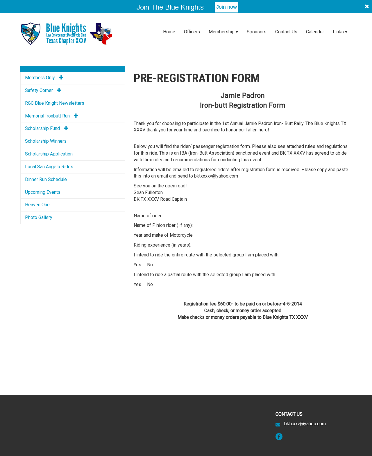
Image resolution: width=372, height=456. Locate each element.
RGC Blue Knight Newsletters (54, 103)
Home (169, 32)
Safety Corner (39, 90)
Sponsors (257, 32)
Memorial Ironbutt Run (48, 116)
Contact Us (286, 32)
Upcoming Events (42, 192)
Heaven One (37, 204)
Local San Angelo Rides (49, 166)
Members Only (40, 77)
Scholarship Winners (46, 141)
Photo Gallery (38, 217)
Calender (315, 32)
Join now (226, 7)
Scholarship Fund (43, 128)
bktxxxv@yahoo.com (305, 423)
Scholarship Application (49, 154)
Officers (192, 32)
